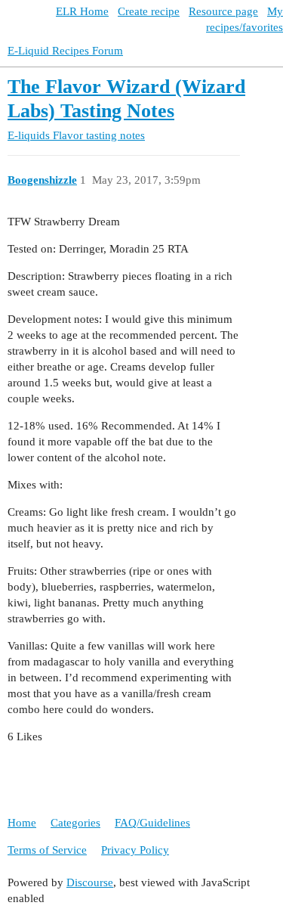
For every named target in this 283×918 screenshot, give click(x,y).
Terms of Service (47, 850)
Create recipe (149, 11)
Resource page (223, 11)
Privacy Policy (135, 850)
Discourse (89, 882)
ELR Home (82, 11)
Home (22, 823)
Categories (75, 823)
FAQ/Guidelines (152, 823)
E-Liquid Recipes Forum (65, 51)
